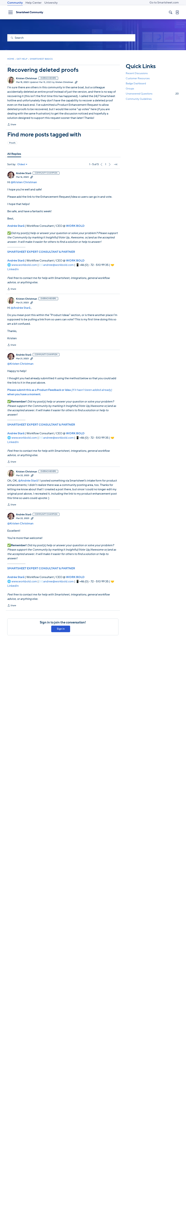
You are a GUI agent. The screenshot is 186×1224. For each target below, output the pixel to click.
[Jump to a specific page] (115, 164)
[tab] (14, 154)
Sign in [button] (61, 629)
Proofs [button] (12, 142)
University (51, 3)
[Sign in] (177, 12)
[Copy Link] (76, 82)
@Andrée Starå (20, 308)
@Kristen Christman (24, 182)
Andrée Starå (23, 173)
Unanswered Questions (152, 93)
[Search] (170, 12)
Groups (130, 88)
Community (15, 3)
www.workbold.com (24, 265)
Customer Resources (138, 78)
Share (11, 125)
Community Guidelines (139, 99)
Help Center (33, 3)
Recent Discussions (137, 73)
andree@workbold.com (58, 265)
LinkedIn (13, 269)
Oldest (21, 164)
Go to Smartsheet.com (164, 3)
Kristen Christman (26, 78)
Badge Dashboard (136, 83)
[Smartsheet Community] (29, 12)
